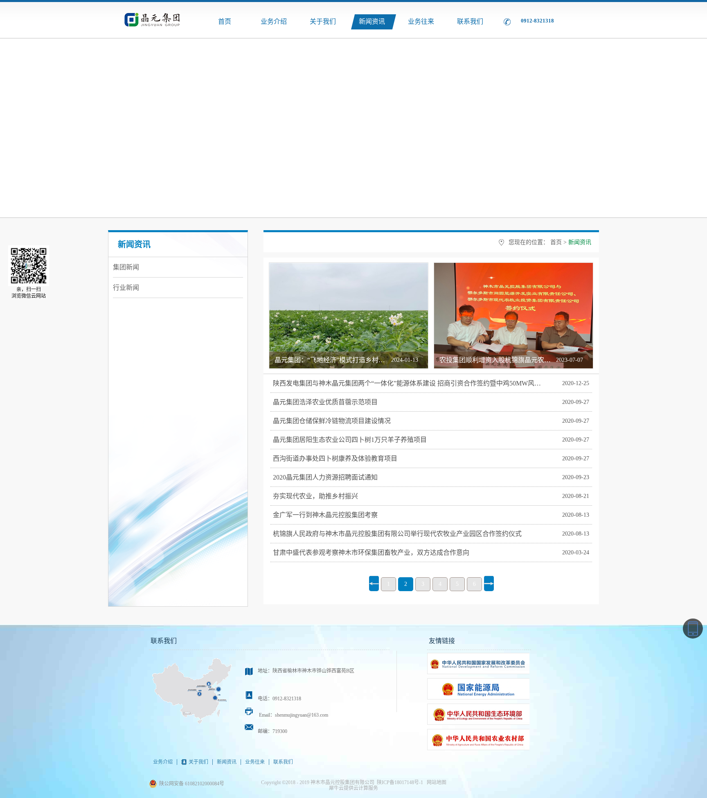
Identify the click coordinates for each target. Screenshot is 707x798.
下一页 (489, 583)
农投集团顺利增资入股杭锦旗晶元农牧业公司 (504, 359)
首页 (224, 21)
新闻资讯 (579, 242)
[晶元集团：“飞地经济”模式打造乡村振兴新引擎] (348, 266)
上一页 (374, 583)
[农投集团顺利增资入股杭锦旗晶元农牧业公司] (513, 266)
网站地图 (435, 782)
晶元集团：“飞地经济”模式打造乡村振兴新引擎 (343, 359)
